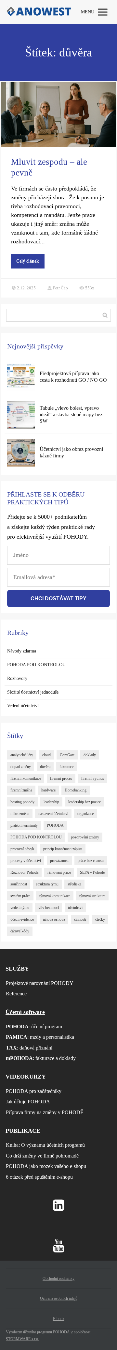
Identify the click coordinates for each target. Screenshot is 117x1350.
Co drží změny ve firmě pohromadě (42, 1155)
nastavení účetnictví (53, 813)
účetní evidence (22, 919)
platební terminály (24, 825)
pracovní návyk (22, 849)
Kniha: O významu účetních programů (45, 1145)
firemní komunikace (25, 778)
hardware (48, 790)
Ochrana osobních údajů (58, 1298)
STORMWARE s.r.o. (22, 1339)
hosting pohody (22, 802)
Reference (16, 993)
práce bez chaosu (91, 860)
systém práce (20, 896)
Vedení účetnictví (23, 705)
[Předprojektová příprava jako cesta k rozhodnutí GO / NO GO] (21, 377)
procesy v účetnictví (25, 860)
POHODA (55, 825)
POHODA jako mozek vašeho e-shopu (46, 1166)
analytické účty (21, 755)
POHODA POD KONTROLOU (36, 664)
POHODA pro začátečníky (33, 1091)
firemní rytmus (92, 778)
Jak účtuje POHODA (28, 1101)
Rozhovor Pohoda (24, 872)
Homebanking (75, 790)
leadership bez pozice (84, 802)
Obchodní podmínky (58, 1278)
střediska (74, 884)
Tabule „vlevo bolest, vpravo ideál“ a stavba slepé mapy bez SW (71, 414)
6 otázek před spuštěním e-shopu (39, 1177)
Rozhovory (17, 678)
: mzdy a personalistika (40, 1037)
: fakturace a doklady (41, 1058)
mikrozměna (19, 813)
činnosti (80, 919)
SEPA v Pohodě (92, 872)
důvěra (45, 766)
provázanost (59, 860)
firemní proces (61, 778)
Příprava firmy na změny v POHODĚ (45, 1112)
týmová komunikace (54, 896)
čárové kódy (19, 931)
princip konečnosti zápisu (62, 849)
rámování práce (59, 872)
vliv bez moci (48, 907)
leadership (51, 802)
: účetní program (34, 1026)
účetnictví (75, 907)
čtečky (100, 919)
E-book (58, 1318)
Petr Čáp (60, 287)
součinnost (18, 884)
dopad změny (20, 766)
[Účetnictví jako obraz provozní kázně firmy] (21, 453)
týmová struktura (92, 896)
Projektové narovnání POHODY (39, 983)
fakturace (66, 766)
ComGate (67, 755)
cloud (46, 755)
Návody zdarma (21, 651)
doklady (90, 755)
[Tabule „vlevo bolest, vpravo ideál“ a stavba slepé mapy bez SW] (21, 415)
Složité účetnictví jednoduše (32, 692)
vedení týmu (19, 907)
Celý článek (27, 261)
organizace (85, 813)
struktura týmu (47, 884)
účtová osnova (54, 919)
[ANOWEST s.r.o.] (38, 12)
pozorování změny (85, 837)
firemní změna (21, 790)
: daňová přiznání (29, 1048)
